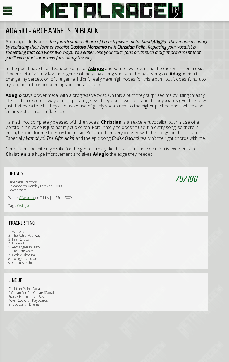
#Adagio (23, 205)
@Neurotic (27, 197)
